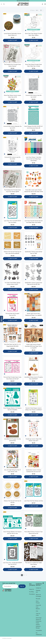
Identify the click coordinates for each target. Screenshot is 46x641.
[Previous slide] (26, 22)
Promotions (32, 594)
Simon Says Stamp (8, 638)
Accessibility (39, 630)
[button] (37, 10)
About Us (31, 589)
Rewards (38, 598)
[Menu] (1, 4)
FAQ (37, 611)
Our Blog (31, 591)
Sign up (22, 586)
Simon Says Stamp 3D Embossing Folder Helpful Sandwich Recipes (38, 623)
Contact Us (38, 588)
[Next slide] (41, 22)
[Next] (26, 575)
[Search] (4, 4)
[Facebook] (43, 583)
